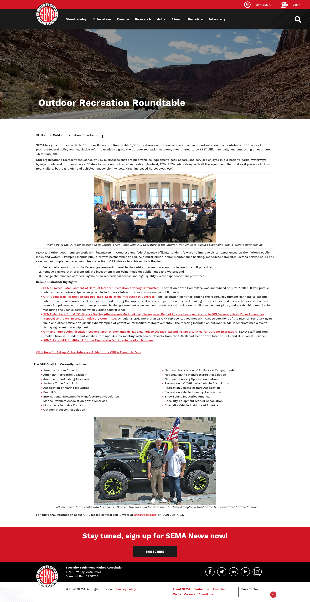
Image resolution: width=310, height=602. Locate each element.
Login (296, 4)
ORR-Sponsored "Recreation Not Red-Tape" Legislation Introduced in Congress (99, 296)
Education (102, 19)
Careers (189, 594)
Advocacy (217, 19)
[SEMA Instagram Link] (257, 571)
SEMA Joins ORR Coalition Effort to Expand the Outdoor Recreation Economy (98, 340)
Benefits (195, 19)
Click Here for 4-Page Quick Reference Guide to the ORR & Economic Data (88, 352)
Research (143, 19)
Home (45, 135)
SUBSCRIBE (155, 551)
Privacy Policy (126, 589)
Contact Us (201, 589)
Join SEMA (263, 4)
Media (177, 594)
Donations (205, 594)
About (176, 19)
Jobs (161, 19)
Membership (77, 19)
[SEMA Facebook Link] (210, 571)
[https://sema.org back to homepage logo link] (301, 19)
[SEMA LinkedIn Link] (233, 571)
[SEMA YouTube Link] (245, 571)
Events (123, 19)
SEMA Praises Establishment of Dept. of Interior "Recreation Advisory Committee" (101, 288)
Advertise (219, 589)
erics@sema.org (145, 514)
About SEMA (181, 589)
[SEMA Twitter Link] (221, 571)
